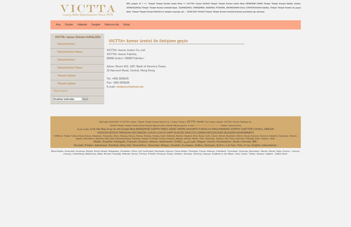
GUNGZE (179, 132)
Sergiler (95, 24)
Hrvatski (175, 145)
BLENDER (230, 132)
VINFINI (181, 129)
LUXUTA (161, 132)
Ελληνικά (209, 145)
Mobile (97, 141)
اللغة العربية (189, 141)
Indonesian (101, 145)
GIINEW (201, 132)
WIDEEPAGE (143, 129)
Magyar (201, 141)
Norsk (236, 141)
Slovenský (153, 145)
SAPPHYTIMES (159, 129)
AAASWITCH (193, 129)
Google (125, 129)
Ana (58, 24)
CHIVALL (258, 129)
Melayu (165, 145)
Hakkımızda (112, 24)
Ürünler (69, 24)
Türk (239, 145)
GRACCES (191, 132)
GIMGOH (269, 129)
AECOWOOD (139, 132)
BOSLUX (206, 129)
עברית (247, 145)
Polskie (89, 145)
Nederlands (165, 141)
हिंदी (254, 141)
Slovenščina (139, 145)
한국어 (220, 145)
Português (119, 141)
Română (113, 145)
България (187, 145)
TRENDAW (125, 132)
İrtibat (126, 24)
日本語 (178, 141)
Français (132, 141)
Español (107, 141)
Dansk (210, 141)
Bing (132, 129)
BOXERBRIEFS (245, 132)
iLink (92, 129)
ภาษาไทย (230, 145)
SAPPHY (235, 129)
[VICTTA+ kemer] (87, 17)
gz (111, 129)
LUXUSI (151, 132)
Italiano (154, 141)
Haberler (82, 24)
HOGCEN (102, 132)
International (269, 145)
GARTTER (247, 129)
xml (119, 129)
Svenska (246, 141)
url (107, 129)
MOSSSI (113, 132)
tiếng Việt (125, 145)
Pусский (78, 145)
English (256, 145)
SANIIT (172, 129)
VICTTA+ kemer (196, 122)
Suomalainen (223, 141)
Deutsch (143, 141)
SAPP (170, 132)
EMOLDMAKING (221, 129)
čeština (199, 145)
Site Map (101, 129)
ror (114, 129)
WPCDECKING (215, 132)
